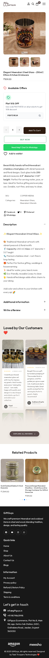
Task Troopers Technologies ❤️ (25, 654)
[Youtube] (12, 532)
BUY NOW (25, 140)
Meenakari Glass (27, 200)
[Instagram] (18, 532)
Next (43, 33)
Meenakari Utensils (28, 203)
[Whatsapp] (24, 532)
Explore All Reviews (23, 434)
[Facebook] (6, 532)
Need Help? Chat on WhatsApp (25, 147)
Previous (6, 33)
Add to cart (34, 130)
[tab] (24, 224)
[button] (13, 354)
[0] (37, 4)
